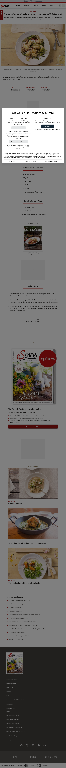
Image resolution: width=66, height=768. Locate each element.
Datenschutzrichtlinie (30, 161)
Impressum (12, 161)
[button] (47, 126)
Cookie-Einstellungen (51, 161)
